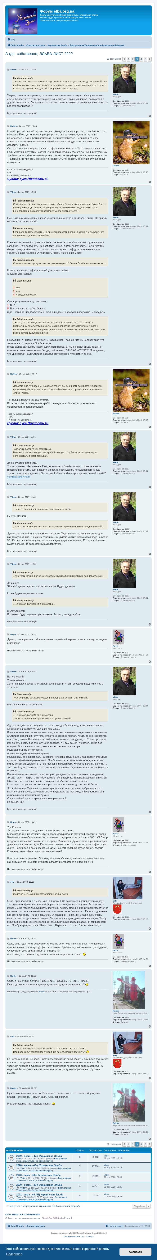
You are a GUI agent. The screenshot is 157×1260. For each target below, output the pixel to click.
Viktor (116, 94)
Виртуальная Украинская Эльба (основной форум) (41, 1159)
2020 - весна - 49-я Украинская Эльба (39, 1165)
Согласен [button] (135, 1251)
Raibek (116, 166)
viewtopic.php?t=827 (18, 476)
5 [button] (145, 59)
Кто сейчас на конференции (22, 1214)
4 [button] (141, 59)
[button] (124, 59)
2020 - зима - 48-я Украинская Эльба (38, 1175)
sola (115, 901)
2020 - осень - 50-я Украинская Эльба (39, 1184)
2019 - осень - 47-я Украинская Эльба (39, 1156)
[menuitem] (11, 39)
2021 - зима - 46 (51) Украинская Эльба (39, 1194)
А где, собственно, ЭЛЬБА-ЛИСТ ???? (39, 54)
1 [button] (128, 59)
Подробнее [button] (14, 1254)
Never (116, 646)
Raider (116, 1011)
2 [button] (132, 59)
